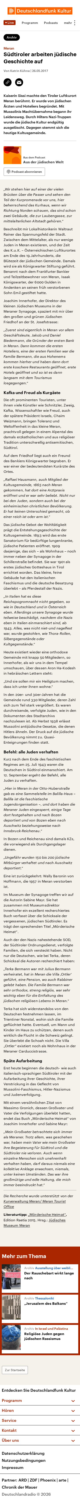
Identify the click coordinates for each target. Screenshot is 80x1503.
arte (63, 1480)
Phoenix (49, 1480)
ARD (23, 1480)
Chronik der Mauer (19, 1487)
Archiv (12, 37)
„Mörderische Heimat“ (47, 1214)
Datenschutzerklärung (23, 1453)
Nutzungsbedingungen (24, 1460)
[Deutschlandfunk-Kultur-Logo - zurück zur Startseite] (40, 10)
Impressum (13, 1467)
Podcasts (51, 23)
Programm (30, 23)
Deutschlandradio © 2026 (26, 1494)
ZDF (34, 1480)
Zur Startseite (15, 1370)
